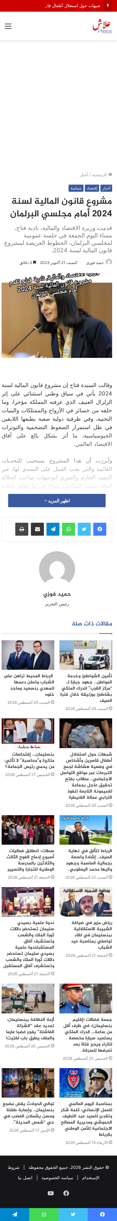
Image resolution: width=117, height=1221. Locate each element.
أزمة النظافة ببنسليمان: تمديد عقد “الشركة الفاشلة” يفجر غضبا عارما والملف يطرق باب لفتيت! (30, 1029)
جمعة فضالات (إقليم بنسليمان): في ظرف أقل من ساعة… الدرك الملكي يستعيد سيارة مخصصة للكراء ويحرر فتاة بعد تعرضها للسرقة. (87, 1035)
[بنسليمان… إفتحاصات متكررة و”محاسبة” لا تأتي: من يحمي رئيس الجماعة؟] (28, 733)
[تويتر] (84, 529)
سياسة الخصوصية (57, 1177)
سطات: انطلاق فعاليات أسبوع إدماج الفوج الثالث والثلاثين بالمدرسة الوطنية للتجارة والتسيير (30, 860)
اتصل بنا (25, 1177)
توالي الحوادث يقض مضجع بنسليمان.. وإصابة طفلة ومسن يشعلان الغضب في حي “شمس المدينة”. (28, 1113)
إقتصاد (92, 188)
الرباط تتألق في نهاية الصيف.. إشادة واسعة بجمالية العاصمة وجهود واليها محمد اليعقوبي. (89, 860)
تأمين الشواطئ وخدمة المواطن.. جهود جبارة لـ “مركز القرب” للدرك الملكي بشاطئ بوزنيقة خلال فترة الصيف (86, 688)
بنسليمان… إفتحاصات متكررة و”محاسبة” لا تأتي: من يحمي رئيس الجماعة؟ (29, 760)
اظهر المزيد (58, 500)
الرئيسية (100, 174)
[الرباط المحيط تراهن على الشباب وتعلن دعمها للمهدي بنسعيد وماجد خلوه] (28, 655)
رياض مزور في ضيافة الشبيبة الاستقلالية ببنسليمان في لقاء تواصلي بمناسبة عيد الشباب (91, 935)
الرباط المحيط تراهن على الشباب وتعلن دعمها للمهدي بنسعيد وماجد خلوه (29, 685)
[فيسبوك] (99, 529)
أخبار (84, 174)
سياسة (76, 188)
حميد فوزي (95, 262)
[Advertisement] (58, 108)
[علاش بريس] (102, 26)
